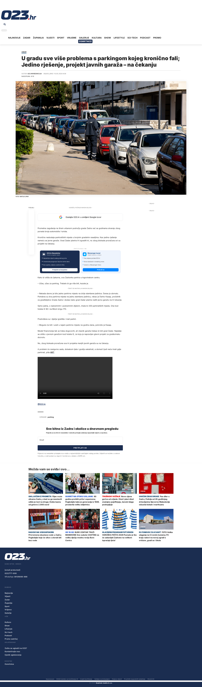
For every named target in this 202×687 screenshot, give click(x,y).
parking (51, 417)
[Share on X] (31, 218)
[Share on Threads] (31, 240)
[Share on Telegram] (31, 235)
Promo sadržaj (11, 639)
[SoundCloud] (17, 5)
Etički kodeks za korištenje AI (67, 679)
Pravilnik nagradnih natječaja (134, 679)
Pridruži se (100, 270)
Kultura (8, 622)
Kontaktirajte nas (12, 651)
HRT (52, 352)
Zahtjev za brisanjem (102, 679)
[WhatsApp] (21, 5)
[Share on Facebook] (31, 212)
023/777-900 (11, 573)
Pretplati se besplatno (59, 270)
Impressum (50, 679)
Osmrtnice (9, 664)
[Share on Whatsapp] (31, 224)
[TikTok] (13, 5)
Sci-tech (8, 632)
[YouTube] (6, 5)
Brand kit (151, 679)
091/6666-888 (20, 577)
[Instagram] (10, 5)
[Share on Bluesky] (31, 246)
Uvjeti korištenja (86, 679)
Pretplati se (80, 448)
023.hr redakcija (35, 74)
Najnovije (9, 593)
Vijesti (106, 491)
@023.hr (42, 404)
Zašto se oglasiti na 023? (16, 648)
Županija (70, 491)
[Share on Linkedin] (31, 229)
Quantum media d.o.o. (104, 683)
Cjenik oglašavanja (13, 655)
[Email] (31, 252)
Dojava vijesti (117, 679)
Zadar (24, 52)
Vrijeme (8, 610)
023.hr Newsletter (53, 253)
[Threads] (24, 5)
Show (7, 625)
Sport (7, 606)
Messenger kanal (94, 253)
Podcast (8, 635)
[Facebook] (2, 5)
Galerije (8, 613)
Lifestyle (8, 629)
